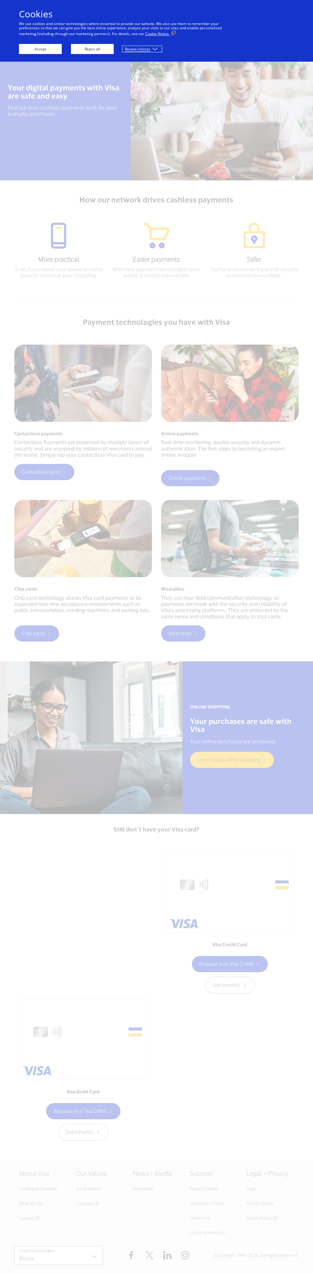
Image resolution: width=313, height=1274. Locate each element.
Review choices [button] (137, 49)
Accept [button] (40, 49)
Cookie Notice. (157, 33)
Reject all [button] (92, 49)
